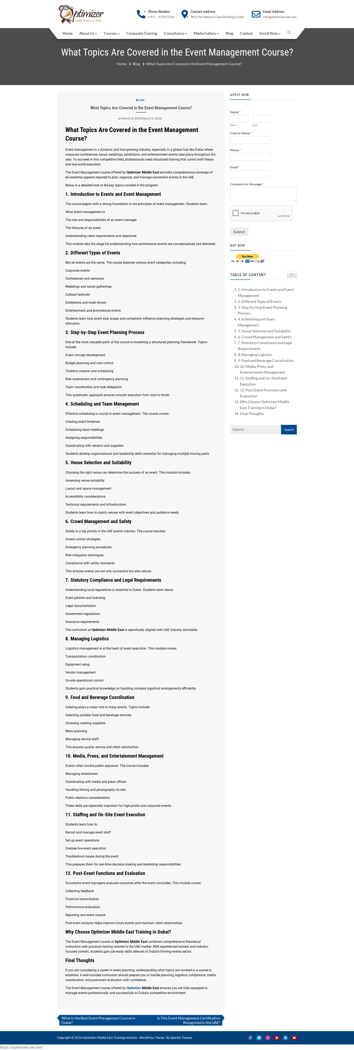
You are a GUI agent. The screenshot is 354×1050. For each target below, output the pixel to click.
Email (235, 167)
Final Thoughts (252, 413)
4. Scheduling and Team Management (256, 322)
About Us (86, 33)
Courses (110, 33)
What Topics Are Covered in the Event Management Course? (141, 107)
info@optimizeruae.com (279, 17)
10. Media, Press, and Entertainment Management (262, 369)
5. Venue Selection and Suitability (264, 331)
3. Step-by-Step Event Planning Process (262, 310)
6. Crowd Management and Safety (265, 337)
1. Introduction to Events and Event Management (266, 292)
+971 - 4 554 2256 (161, 17)
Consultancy (174, 33)
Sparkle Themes (181, 1037)
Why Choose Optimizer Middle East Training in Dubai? (264, 404)
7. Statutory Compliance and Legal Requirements (265, 345)
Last (254, 125)
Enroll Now (269, 33)
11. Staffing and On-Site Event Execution (263, 381)
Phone (235, 150)
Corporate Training (142, 33)
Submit (239, 231)
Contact (246, 33)
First (232, 125)
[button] (289, 33)
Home (68, 33)
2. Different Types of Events (259, 301)
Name (235, 112)
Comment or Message (247, 184)
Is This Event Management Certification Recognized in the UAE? (188, 1020)
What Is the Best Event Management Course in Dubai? (98, 1020)
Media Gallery (205, 33)
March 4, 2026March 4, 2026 (142, 118)
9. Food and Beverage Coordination (266, 360)
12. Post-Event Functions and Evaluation (263, 393)
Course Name (241, 133)
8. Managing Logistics (255, 354)
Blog (229, 33)
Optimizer (134, 988)
